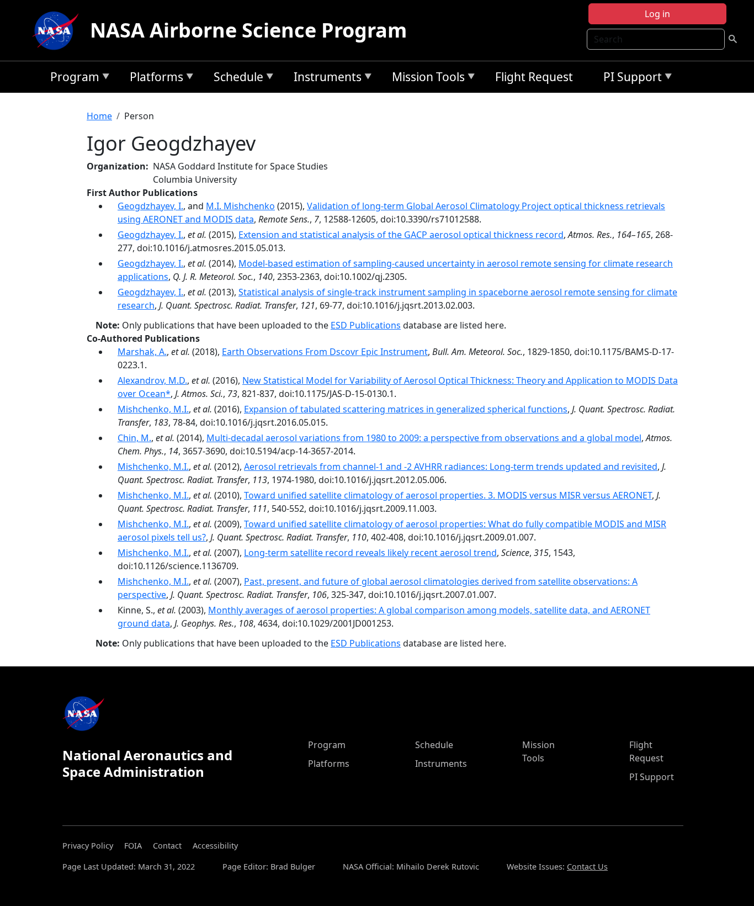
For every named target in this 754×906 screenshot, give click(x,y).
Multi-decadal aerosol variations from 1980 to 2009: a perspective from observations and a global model (423, 438)
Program (72, 78)
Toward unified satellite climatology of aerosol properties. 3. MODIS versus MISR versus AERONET (448, 495)
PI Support (630, 78)
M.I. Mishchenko (240, 206)
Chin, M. (134, 438)
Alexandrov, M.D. (152, 380)
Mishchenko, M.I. (153, 409)
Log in (657, 14)
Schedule (235, 78)
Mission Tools (425, 78)
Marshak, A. (142, 352)
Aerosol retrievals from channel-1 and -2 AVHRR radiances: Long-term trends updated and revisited (450, 466)
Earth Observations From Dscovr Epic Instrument (325, 352)
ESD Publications (366, 325)
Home (99, 116)
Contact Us (587, 866)
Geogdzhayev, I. (150, 206)
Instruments (325, 78)
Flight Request (534, 76)
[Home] (58, 30)
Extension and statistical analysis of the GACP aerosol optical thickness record (401, 235)
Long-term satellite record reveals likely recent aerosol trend (370, 553)
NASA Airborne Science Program (248, 30)
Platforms (153, 78)
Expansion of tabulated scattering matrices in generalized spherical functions (405, 409)
